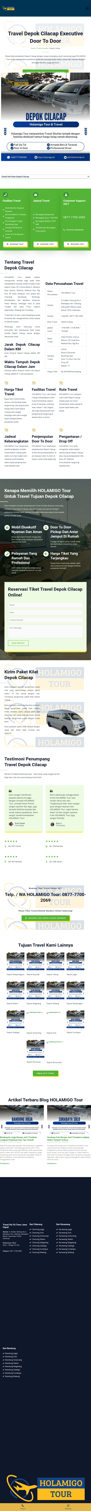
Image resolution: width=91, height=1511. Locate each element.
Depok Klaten (12, 1003)
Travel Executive (42, 48)
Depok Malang (53, 1003)
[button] (87, 8)
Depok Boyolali (33, 974)
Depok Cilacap (52, 974)
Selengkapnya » (5, 1163)
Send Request (18, 643)
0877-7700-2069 (74, 217)
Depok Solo (51, 1033)
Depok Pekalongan (75, 1003)
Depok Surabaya (73, 1032)
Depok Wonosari (34, 1062)
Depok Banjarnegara (15, 974)
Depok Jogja (72, 974)
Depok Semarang (34, 1033)
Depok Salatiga (13, 1032)
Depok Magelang (34, 1003)
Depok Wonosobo (54, 1062)
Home (33, 48)
